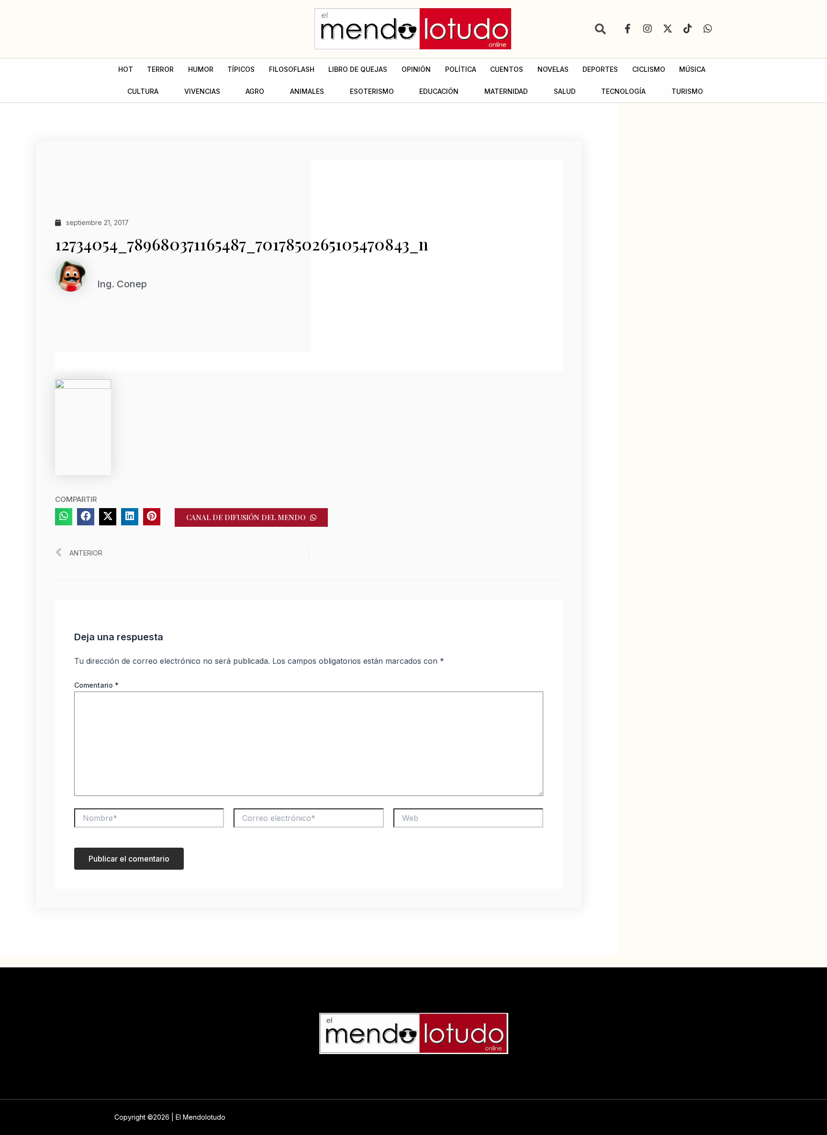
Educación (438, 91)
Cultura (142, 91)
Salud (565, 91)
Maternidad (506, 91)
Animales (307, 91)
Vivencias (202, 91)
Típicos (241, 69)
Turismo (687, 91)
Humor (200, 69)
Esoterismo (372, 91)
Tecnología (623, 91)
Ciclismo (648, 69)
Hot (125, 69)
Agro (255, 91)
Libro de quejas (357, 69)
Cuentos (506, 69)
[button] (63, 516)
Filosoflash (291, 69)
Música (692, 69)
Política (460, 69)
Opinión (416, 69)
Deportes (600, 69)
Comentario (96, 685)
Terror (160, 69)
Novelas (553, 69)
